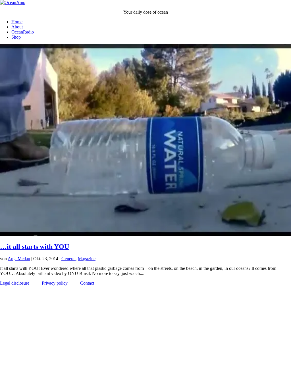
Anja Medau (19, 258)
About (17, 26)
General (68, 258)
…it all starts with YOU (34, 246)
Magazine (86, 258)
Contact (87, 283)
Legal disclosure (14, 283)
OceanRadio (22, 32)
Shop (16, 37)
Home (16, 21)
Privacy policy (55, 283)
